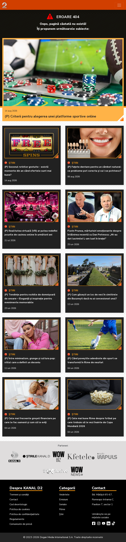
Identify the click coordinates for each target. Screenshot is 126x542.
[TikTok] (113, 523)
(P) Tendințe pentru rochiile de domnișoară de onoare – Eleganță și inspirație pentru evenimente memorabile (29, 298)
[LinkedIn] (108, 523)
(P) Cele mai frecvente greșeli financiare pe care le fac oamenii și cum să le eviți (30, 420)
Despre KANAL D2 (26, 488)
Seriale (63, 504)
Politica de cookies (20, 509)
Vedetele (64, 494)
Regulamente (17, 519)
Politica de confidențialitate (24, 514)
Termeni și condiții (19, 494)
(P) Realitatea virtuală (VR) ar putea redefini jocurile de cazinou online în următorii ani (30, 232)
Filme (62, 509)
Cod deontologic (18, 504)
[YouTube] (103, 523)
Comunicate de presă (21, 524)
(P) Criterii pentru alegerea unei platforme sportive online (50, 116)
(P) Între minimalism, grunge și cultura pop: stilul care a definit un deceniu (29, 360)
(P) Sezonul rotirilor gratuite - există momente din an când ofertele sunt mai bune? (27, 170)
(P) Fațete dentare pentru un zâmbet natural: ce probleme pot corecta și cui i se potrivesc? (94, 169)
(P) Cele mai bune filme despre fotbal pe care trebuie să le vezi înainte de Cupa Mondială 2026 (91, 422)
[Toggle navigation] (119, 5)
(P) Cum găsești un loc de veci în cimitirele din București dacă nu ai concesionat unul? (92, 296)
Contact (14, 499)
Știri (61, 514)
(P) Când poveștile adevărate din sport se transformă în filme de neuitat (92, 360)
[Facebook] (94, 523)
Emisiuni (63, 499)
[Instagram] (98, 523)
